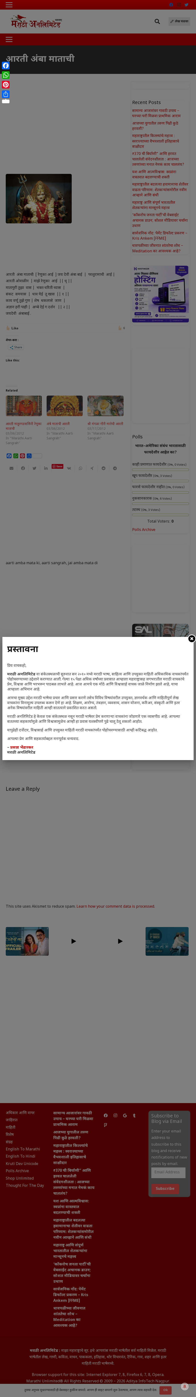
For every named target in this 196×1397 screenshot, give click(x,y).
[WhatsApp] (6, 75)
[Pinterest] (6, 84)
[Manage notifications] (185, 1386)
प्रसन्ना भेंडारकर (21, 747)
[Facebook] (6, 65)
